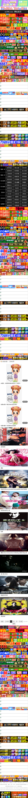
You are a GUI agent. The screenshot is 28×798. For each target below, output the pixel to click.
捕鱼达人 (9, 185)
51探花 (24, 191)
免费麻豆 (9, 199)
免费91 (17, 196)
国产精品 (9, 167)
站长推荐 (3, 180)
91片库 (9, 193)
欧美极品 (17, 170)
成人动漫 (24, 170)
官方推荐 (3, 186)
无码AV (3, 192)
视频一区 (3, 169)
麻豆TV (17, 191)
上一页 (6, 621)
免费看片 (9, 196)
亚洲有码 (9, 170)
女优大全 (17, 193)
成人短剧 (24, 202)
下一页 (20, 621)
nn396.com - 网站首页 (13, 12)
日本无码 (24, 167)
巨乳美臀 (24, 173)
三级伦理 (9, 173)
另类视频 (24, 176)
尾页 (14, 623)
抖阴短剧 (17, 205)
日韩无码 (24, 205)
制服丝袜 (17, 176)
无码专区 (3, 198)
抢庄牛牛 (17, 185)
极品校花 (9, 205)
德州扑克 (24, 185)
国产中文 (9, 202)
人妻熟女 (9, 176)
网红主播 (17, 167)
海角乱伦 (24, 196)
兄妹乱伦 (17, 202)
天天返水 (24, 188)
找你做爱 (24, 179)
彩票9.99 (9, 188)
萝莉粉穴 (17, 199)
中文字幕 (17, 173)
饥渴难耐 (17, 179)
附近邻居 (9, 179)
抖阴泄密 (24, 199)
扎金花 (17, 188)
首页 (2, 621)
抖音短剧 (9, 191)
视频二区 (3, 175)
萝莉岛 (24, 193)
